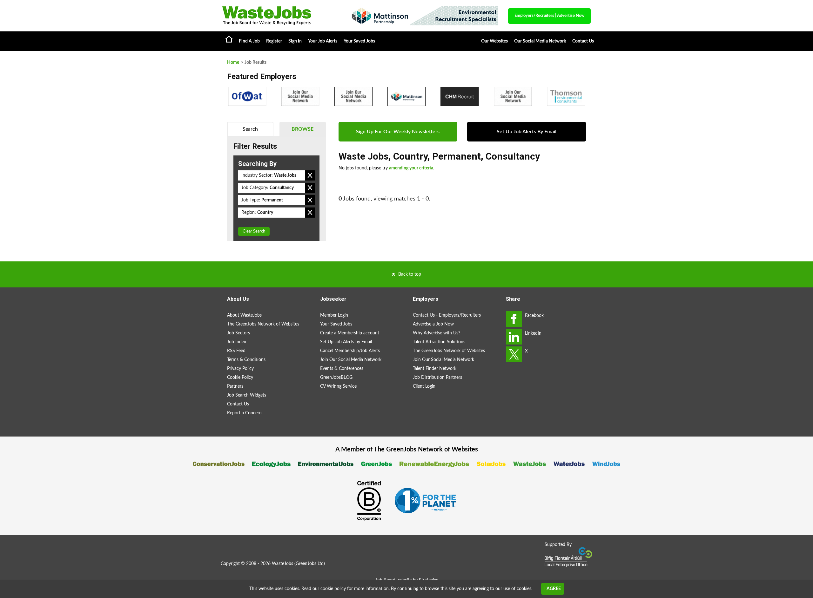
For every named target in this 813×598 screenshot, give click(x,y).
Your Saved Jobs (359, 41)
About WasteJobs (244, 315)
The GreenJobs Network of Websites (263, 324)
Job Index (236, 342)
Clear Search (254, 231)
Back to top (409, 274)
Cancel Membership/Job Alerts (350, 351)
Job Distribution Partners (437, 377)
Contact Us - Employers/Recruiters (447, 315)
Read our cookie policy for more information (345, 589)
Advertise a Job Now (433, 324)
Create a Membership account (349, 333)
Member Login (334, 315)
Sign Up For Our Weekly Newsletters (398, 131)
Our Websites (494, 41)
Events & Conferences (341, 368)
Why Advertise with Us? (436, 333)
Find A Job (249, 41)
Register (274, 41)
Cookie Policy (240, 377)
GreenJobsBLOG (336, 377)
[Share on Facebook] (514, 319)
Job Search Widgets (246, 395)
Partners (235, 386)
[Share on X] (514, 354)
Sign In (295, 41)
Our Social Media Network (540, 41)
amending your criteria (411, 168)
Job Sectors (238, 333)
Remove (310, 175)
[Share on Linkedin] (514, 337)
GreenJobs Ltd (310, 564)
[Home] (279, 15)
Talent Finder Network (434, 368)
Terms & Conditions (246, 360)
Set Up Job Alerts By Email (526, 131)
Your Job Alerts (322, 41)
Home (228, 39)
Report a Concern (244, 413)
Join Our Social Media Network (350, 360)
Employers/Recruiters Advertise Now (549, 16)
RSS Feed (236, 351)
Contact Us (583, 41)
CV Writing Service (338, 386)
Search (250, 129)
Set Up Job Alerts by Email (346, 342)
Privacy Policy (240, 368)
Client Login (424, 386)
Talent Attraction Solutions (439, 342)
